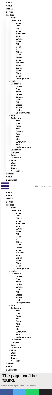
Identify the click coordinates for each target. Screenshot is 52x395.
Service (9, 202)
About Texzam (9, 7)
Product (10, 15)
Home (9, 193)
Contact (10, 364)
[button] (5, 186)
